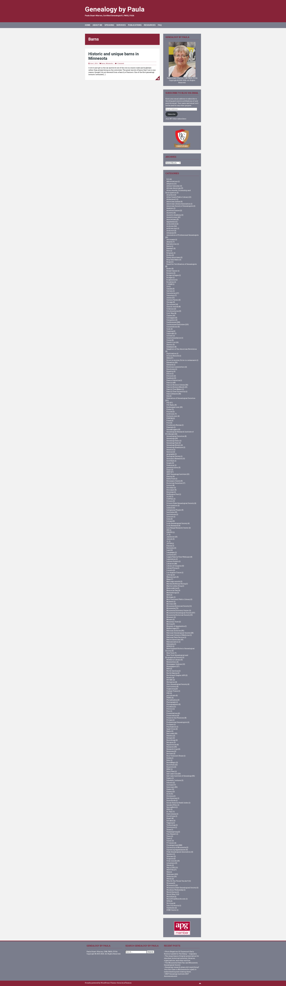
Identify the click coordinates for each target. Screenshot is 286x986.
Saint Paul (170, 771)
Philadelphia (171, 700)
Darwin (169, 344)
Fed (167, 396)
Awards (169, 242)
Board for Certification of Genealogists (181, 264)
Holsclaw (170, 492)
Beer (168, 251)
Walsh (169, 865)
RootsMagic (171, 762)
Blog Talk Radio (172, 260)
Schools (169, 783)
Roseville (170, 767)
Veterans (169, 856)
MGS (168, 595)
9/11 (167, 179)
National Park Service (175, 637)
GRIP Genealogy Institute (176, 474)
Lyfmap (169, 575)
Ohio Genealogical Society (176, 684)
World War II (171, 894)
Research (170, 747)
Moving (169, 624)
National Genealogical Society (178, 633)
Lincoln (169, 570)
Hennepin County (173, 481)
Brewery (169, 273)
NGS (168, 669)
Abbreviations (172, 181)
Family (169, 382)
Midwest (169, 601)
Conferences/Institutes (175, 324)
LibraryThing (171, 568)
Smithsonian (171, 798)
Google (169, 463)
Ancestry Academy (173, 215)
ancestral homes (173, 210)
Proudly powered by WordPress (97, 983)
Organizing (171, 689)
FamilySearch (172, 394)
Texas (168, 829)
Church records (172, 306)
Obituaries (170, 682)
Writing (169, 903)
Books (168, 269)
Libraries (170, 564)
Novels (169, 677)
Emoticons (170, 369)
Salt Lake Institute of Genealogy (179, 776)
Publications (135, 25)
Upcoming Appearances (175, 850)
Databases (170, 347)
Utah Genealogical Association (178, 852)
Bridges (169, 277)
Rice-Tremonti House (174, 756)
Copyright (170, 333)
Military (169, 604)
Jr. (167, 541)
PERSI (168, 698)
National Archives (173, 631)
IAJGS (168, 496)
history (169, 485)
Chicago (169, 302)
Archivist (170, 231)
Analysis (169, 208)
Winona (169, 883)
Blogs (168, 262)
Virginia (169, 858)
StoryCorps (170, 816)
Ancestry (169, 213)
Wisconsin (170, 885)
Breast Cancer (171, 271)
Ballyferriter (171, 244)
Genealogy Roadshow (174, 447)
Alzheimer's (171, 199)
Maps (168, 579)
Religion (169, 742)
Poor (168, 711)
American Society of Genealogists (179, 206)
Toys (168, 838)
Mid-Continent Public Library (178, 599)
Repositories (171, 745)
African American (173, 188)
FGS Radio (170, 405)
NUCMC (169, 680)
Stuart (168, 818)
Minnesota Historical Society (178, 615)
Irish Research (172, 526)
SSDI (168, 809)
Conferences (171, 322)
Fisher (169, 409)
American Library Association (178, 204)
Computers (170, 320)
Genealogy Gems (172, 441)
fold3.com (170, 414)
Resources (150, 25)
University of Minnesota (176, 847)
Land (168, 550)
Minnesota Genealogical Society (179, 613)
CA (167, 286)
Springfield (171, 807)
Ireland (169, 521)
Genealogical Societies (175, 436)
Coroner (169, 336)
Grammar (170, 465)
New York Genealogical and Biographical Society (176, 656)
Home (87, 25)
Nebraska (170, 644)
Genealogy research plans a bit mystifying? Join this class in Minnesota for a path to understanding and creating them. (181, 969)
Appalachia (171, 222)
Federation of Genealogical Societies (180, 398)
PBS (168, 693)
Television (170, 827)
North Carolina (172, 671)
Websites (170, 876)
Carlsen (169, 291)
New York (170, 653)
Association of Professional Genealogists (182, 235)
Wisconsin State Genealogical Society (181, 888)
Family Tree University (175, 391)
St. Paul (169, 812)
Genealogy (170, 438)
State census (171, 814)
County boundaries (173, 338)
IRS (167, 530)
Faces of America (173, 380)
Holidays (170, 488)
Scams (169, 778)
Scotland (169, 785)
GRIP (168, 472)
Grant (168, 470)
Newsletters (171, 662)
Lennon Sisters (172, 561)
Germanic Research (174, 458)
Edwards (169, 365)
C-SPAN (169, 284)
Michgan (169, 597)
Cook (168, 329)
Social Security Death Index (177, 803)
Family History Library (175, 385)
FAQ (160, 25)
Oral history (171, 686)
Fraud (168, 420)
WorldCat (170, 896)
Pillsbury (170, 707)
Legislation (171, 559)
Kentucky (170, 548)
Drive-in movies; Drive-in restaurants (181, 360)
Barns (103, 63)
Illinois (169, 501)
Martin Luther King (174, 586)
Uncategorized (172, 845)
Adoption (170, 184)
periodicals (171, 695)
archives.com (171, 228)
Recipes (169, 738)
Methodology (171, 593)
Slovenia (169, 796)
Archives (169, 226)
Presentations (172, 713)
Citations (170, 309)
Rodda (168, 758)
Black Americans (173, 257)
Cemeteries (171, 293)
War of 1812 (170, 867)
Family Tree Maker (174, 389)
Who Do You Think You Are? (177, 881)
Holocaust (170, 490)
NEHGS (169, 646)
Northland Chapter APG (175, 675)
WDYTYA (169, 870)
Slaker (169, 789)
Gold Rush (170, 461)
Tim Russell (171, 834)
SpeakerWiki (171, 805)
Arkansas (170, 233)
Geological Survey (173, 456)
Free (168, 423)
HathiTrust (170, 479)
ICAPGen (169, 499)
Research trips (172, 749)
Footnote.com (171, 416)
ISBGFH (169, 532)
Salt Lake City (172, 774)
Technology (171, 825)
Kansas (169, 546)
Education (170, 362)
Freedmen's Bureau (174, 425)
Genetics (169, 450)
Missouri (169, 617)
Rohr (168, 760)
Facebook (170, 378)
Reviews (169, 753)
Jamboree (170, 537)
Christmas (170, 304)
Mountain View (172, 622)
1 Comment (120, 63)
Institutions (171, 514)
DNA (168, 358)
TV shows (170, 843)
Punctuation (171, 727)
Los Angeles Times (173, 572)
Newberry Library (173, 660)
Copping (169, 331)
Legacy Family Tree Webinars (178, 557)
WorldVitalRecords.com (176, 899)
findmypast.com (172, 407)
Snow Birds (171, 800)
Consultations (172, 327)
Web (168, 872)
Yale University (172, 905)
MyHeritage (171, 628)
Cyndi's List (171, 342)
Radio (168, 731)
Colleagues (170, 318)
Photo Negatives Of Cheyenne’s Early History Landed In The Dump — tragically (180, 952)
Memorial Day (172, 590)
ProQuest (170, 724)
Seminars (170, 787)
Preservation (171, 715)
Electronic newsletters (175, 367)
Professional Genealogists (176, 722)
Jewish (169, 539)
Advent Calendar (173, 186)
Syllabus (169, 821)
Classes (169, 315)
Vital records (171, 861)
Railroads (170, 733)
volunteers (170, 863)
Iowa (168, 519)
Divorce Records (172, 356)
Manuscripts (171, 577)
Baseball (169, 248)
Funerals (169, 427)
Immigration (171, 505)
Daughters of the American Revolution (181, 349)
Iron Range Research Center (177, 528)
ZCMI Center (171, 910)
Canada (169, 289)
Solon (119, 983)
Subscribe (171, 114)
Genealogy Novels (173, 445)
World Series (171, 892)
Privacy (169, 720)
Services (121, 25)
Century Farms (172, 300)
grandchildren (172, 467)
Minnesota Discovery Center (177, 610)
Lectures (169, 555)
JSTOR (169, 543)
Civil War (170, 313)
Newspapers (171, 666)
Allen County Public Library (177, 197)
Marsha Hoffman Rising (176, 584)
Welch (169, 879)
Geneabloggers (172, 429)
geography (170, 454)
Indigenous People (173, 510)
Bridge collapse (172, 275)
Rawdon (169, 736)
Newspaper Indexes (174, 664)
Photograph (171, 702)
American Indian (173, 201)
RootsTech (170, 765)
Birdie (169, 255)
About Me (97, 25)
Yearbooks (170, 908)
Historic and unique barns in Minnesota (113, 56)
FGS (167, 403)
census (169, 298)
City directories (172, 311)
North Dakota (171, 673)
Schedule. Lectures (173, 780)
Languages (170, 552)
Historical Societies (174, 483)
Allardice (170, 195)
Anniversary (171, 219)
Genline (169, 452)
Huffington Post (172, 494)
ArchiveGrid (171, 224)
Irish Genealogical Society (176, 523)
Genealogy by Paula (114, 9)
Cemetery (170, 295)
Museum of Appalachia (175, 626)
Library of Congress (174, 566)
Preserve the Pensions (175, 718)
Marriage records (173, 581)
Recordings (170, 740)
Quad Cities (170, 729)
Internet (169, 517)
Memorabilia (171, 588)
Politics (169, 709)
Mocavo (169, 619)
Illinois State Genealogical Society (180, 503)
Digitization (171, 353)
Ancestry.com (171, 217)
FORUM (169, 418)
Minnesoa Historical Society (177, 606)
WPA (168, 901)
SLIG (168, 794)
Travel (169, 841)
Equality (169, 371)
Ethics (168, 374)
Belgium (169, 253)
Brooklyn (170, 282)
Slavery (169, 791)
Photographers (172, 704)
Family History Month (175, 387)
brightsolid (171, 280)
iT (167, 534)
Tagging (169, 823)
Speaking (109, 25)
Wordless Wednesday (174, 890)
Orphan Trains (172, 691)
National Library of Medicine (178, 635)
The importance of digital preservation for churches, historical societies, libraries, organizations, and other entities (181, 958)
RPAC (168, 769)
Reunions (170, 751)
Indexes (169, 508)
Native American (173, 639)
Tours (168, 836)
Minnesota (109, 63)
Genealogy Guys (172, 443)
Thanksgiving (172, 832)
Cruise (168, 340)
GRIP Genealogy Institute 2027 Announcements (176, 975)
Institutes (170, 512)
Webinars (170, 874)
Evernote (170, 376)
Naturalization (172, 642)
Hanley (169, 476)
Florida (169, 412)
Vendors (169, 854)
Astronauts (170, 239)
